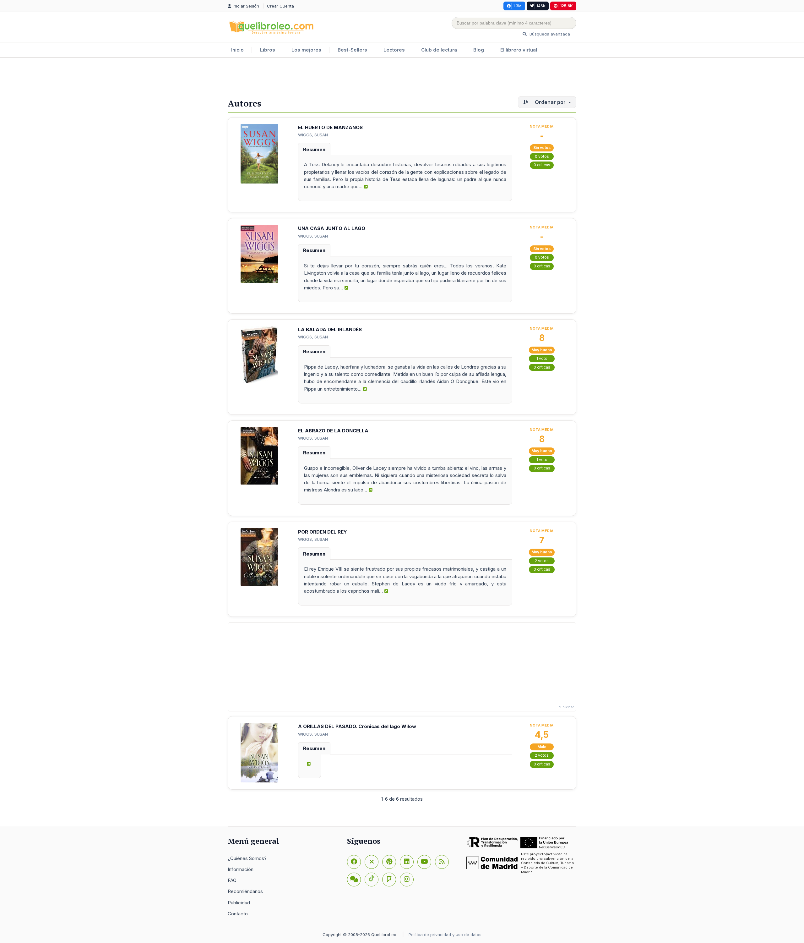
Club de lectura (439, 50)
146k (540, 5)
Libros (267, 50)
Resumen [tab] (314, 149)
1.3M (517, 5)
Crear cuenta (280, 5)
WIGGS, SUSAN (313, 134)
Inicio (237, 50)
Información (240, 869)
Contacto (238, 914)
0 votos (542, 156)
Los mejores (306, 50)
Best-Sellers (352, 50)
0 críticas (542, 164)
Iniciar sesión (246, 5)
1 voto (541, 358)
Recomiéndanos (245, 891)
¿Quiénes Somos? (247, 858)
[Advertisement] (402, 78)
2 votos (542, 560)
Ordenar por (550, 102)
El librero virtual (518, 50)
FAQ (232, 880)
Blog (478, 50)
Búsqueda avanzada (549, 33)
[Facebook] (354, 862)
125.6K (566, 5)
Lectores (394, 50)
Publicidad (239, 903)
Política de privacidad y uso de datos (445, 934)
